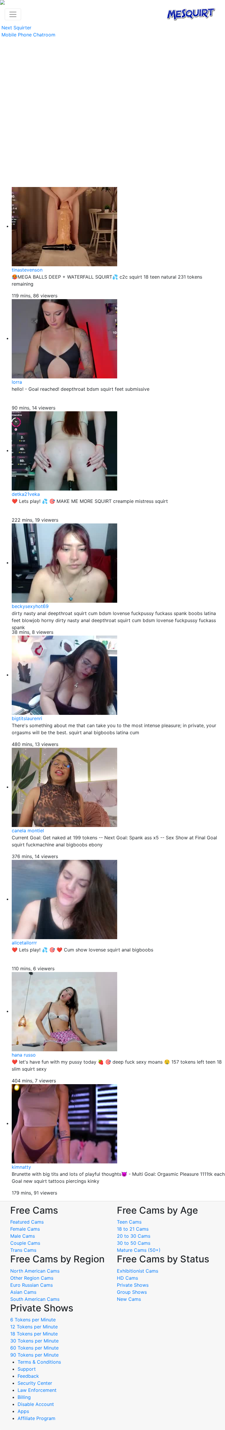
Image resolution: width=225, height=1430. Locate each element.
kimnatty (21, 1167)
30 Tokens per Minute (34, 1341)
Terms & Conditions (39, 1362)
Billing (24, 1397)
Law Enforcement (37, 1390)
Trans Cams (23, 1250)
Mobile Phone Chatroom (28, 35)
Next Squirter (16, 28)
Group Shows (132, 1292)
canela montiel (28, 830)
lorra (17, 382)
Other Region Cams (31, 1278)
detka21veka (26, 494)
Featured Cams (27, 1222)
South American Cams (34, 1299)
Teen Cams (129, 1222)
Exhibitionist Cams (137, 1271)
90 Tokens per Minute (34, 1355)
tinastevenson (27, 270)
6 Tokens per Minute (33, 1320)
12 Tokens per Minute (34, 1327)
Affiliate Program (37, 1418)
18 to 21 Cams (133, 1229)
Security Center (35, 1383)
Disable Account (36, 1404)
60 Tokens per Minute (34, 1348)
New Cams (129, 1299)
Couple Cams (25, 1243)
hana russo (24, 1055)
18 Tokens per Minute (34, 1334)
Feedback (28, 1376)
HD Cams (127, 1278)
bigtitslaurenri (27, 718)
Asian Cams (23, 1292)
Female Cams (25, 1229)
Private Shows (133, 1285)
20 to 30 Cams (133, 1236)
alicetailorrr (24, 943)
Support (27, 1369)
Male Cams (22, 1236)
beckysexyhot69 (30, 606)
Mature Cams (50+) (139, 1250)
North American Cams (34, 1271)
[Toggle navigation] (13, 14)
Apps (23, 1411)
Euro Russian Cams (31, 1285)
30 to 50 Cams (133, 1243)
